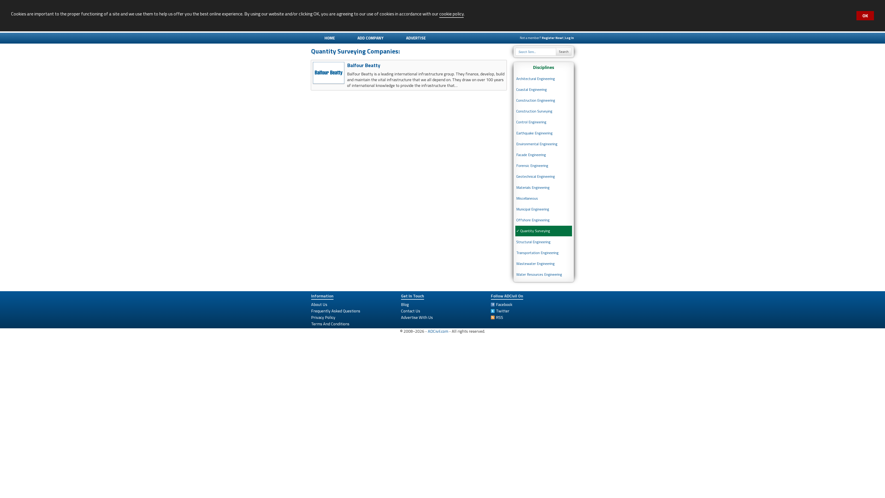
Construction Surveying (534, 111)
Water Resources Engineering (539, 274)
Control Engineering (531, 122)
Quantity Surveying (535, 231)
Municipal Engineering (532, 209)
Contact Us (410, 311)
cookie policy (451, 13)
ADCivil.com (438, 331)
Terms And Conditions (330, 324)
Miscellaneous (527, 198)
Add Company (370, 38)
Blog (405, 304)
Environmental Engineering (537, 144)
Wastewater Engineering (535, 263)
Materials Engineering (533, 187)
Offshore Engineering (533, 220)
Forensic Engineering (532, 165)
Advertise (416, 38)
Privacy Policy (323, 317)
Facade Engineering (531, 154)
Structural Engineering (533, 242)
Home (329, 38)
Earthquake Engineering (534, 133)
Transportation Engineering (537, 252)
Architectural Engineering (535, 78)
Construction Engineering (535, 100)
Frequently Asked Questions (335, 311)
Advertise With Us (417, 317)
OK (865, 15)
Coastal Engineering (531, 89)
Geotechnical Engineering (535, 176)
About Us (319, 304)
